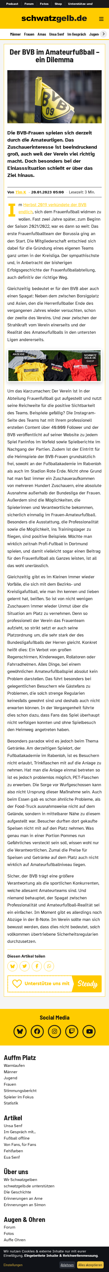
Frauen (29, 34)
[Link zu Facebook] (37, 1031)
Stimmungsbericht (20, 1090)
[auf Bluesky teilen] (12, 966)
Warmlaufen (14, 1065)
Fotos (44, 4)
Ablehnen (67, 1265)
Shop (58, 4)
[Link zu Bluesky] (20, 1031)
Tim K (20, 192)
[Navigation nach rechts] (103, 34)
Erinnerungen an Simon (25, 1204)
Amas (42, 34)
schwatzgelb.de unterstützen (29, 1186)
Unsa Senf (56, 34)
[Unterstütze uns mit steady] (54, 983)
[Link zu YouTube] (89, 1031)
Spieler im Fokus (19, 1097)
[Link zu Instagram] (54, 1031)
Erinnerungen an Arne (23, 1198)
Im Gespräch (76, 34)
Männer (15, 34)
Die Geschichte (17, 1192)
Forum (29, 4)
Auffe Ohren (15, 1240)
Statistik (11, 1103)
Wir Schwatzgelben (20, 1179)
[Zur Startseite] (54, 19)
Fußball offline (17, 1138)
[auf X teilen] (25, 966)
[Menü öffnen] (101, 19)
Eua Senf (12, 1157)
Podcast (12, 4)
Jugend (94, 34)
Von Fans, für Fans (20, 1144)
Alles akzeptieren (90, 1265)
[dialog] (54, 1259)
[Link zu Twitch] (71, 1031)
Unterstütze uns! (80, 4)
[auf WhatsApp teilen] (49, 966)
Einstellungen (13, 1265)
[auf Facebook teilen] (37, 966)
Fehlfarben (13, 1151)
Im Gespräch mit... (20, 1131)
